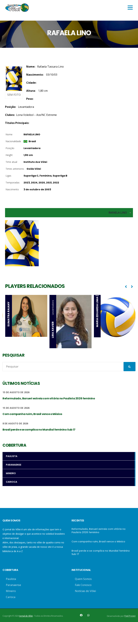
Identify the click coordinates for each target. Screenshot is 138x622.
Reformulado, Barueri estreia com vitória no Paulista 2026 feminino (99, 530)
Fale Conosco (83, 585)
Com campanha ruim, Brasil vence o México (98, 541)
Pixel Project (129, 615)
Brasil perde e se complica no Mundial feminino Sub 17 (101, 552)
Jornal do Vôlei (26, 615)
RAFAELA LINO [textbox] (118, 212)
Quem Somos (83, 579)
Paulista (11, 579)
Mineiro (11, 591)
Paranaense (13, 585)
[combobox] (69, 212)
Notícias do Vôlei (85, 591)
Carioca (10, 597)
